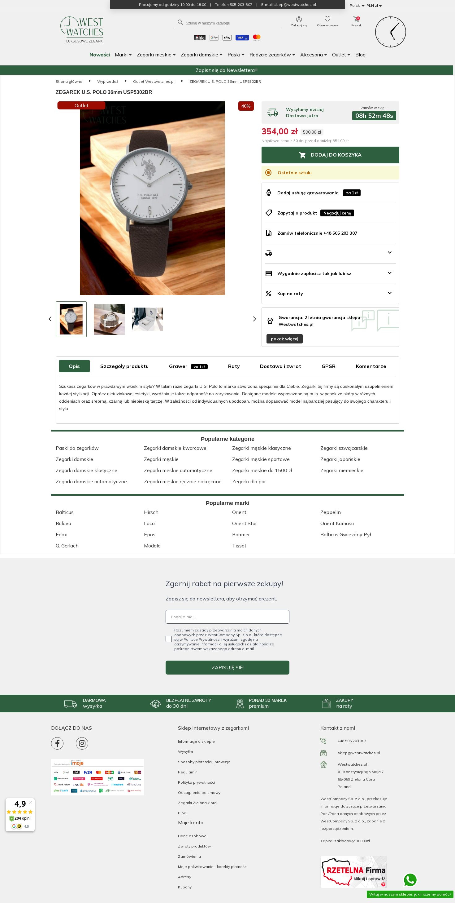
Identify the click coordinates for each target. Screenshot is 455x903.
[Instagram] (82, 743)
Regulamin (187, 772)
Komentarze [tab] (371, 366)
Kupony (185, 887)
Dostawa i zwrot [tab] (280, 366)
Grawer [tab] (187, 366)
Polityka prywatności (196, 782)
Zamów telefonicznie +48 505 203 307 (317, 233)
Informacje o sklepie (196, 741)
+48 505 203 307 (352, 740)
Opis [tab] (74, 366)
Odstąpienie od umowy (199, 792)
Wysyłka (185, 751)
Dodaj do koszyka (330, 155)
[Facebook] (57, 743)
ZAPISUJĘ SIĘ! (228, 667)
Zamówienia (189, 856)
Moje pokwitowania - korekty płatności (212, 866)
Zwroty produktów (194, 846)
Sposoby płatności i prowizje (204, 761)
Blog (182, 813)
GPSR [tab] (329, 366)
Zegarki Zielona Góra (197, 802)
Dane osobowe (192, 836)
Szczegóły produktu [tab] (124, 366)
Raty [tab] (234, 366)
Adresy (184, 876)
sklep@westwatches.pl (359, 752)
